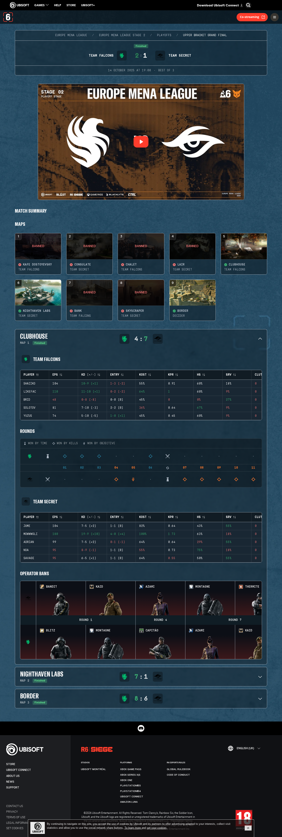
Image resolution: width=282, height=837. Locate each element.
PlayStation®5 (130, 785)
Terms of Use (15, 817)
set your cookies (157, 827)
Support (12, 787)
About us (13, 775)
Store (10, 764)
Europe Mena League (71, 35)
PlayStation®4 (130, 791)
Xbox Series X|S (130, 774)
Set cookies (14, 828)
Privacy (12, 811)
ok (248, 828)
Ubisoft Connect (18, 770)
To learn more (133, 827)
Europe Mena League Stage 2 (122, 35)
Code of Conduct (178, 774)
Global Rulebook (179, 769)
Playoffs (164, 35)
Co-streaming (249, 17)
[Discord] (141, 728)
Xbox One (126, 780)
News (10, 781)
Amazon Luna (129, 801)
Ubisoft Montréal (93, 769)
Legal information (20, 823)
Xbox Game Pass (130, 769)
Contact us (14, 806)
